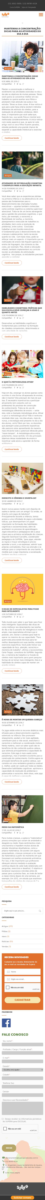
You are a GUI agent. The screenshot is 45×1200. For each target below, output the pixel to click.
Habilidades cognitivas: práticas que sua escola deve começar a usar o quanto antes (22, 310)
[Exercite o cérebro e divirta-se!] (22, 464)
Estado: (6, 1066)
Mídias (4, 931)
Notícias (5, 941)
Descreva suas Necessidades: (16, 1100)
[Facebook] (14, 83)
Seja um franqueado (29, 7)
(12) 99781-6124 (11, 1161)
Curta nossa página (12, 1173)
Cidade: (6, 1075)
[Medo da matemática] (22, 796)
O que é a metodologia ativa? (17, 382)
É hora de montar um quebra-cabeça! (22, 719)
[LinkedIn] (20, 83)
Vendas (5, 946)
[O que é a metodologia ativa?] (22, 351)
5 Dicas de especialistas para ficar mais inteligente (20, 610)
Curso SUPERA (15, 7)
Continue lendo (12, 138)
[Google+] (23, 83)
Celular (6, 1091)
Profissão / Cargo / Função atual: (18, 1049)
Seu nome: (8, 1041)
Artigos (8, 68)
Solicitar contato (22, 1197)
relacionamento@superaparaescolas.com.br (21, 1158)
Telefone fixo (8, 1083)
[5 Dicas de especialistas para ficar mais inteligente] (22, 575)
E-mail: (6, 1058)
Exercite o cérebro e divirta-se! (19, 498)
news (4, 936)
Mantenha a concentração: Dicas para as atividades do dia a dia (20, 77)
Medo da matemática (13, 827)
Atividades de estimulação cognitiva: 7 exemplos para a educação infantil (22, 184)
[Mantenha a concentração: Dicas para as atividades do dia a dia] (22, 42)
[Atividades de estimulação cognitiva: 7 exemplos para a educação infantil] (22, 153)
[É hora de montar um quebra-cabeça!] (22, 685)
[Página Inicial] (5, 18)
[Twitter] (17, 83)
